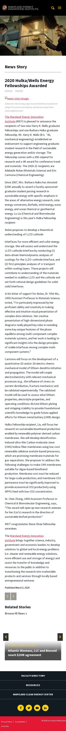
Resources (33, 685)
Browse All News (15, 613)
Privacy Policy (6, 721)
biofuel (19, 90)
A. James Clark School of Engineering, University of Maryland (20, 3)
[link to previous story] (7, 596)
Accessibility (20, 721)
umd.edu (5, 726)
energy (8, 90)
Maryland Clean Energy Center (33, 694)
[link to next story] (13, 596)
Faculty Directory (33, 675)
